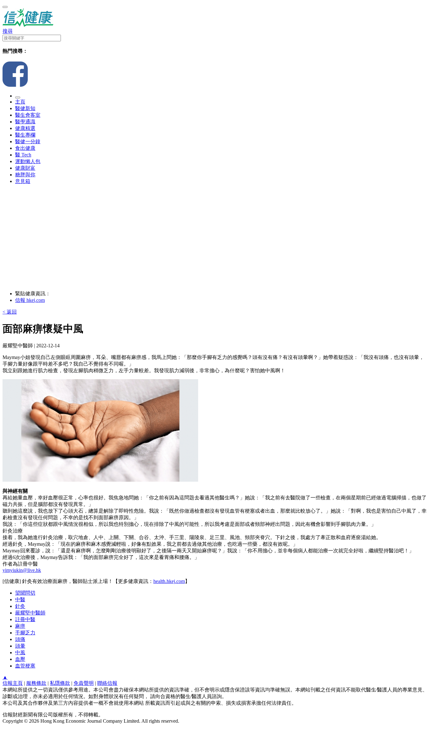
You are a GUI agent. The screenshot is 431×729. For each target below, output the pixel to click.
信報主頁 (13, 683)
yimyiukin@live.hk (22, 570)
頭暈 (20, 646)
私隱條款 (60, 683)
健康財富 (25, 168)
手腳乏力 (25, 632)
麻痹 (20, 626)
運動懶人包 (27, 161)
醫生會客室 (27, 115)
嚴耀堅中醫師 (30, 612)
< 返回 (10, 312)
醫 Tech (23, 154)
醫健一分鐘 (27, 141)
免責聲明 (84, 683)
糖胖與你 (25, 174)
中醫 (20, 599)
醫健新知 (25, 108)
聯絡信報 (107, 683)
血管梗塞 (25, 665)
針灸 (20, 606)
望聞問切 (25, 593)
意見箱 (22, 181)
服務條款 (36, 683)
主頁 (20, 101)
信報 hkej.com (30, 300)
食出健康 (25, 148)
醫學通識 (25, 121)
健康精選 (25, 128)
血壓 (20, 659)
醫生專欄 (25, 135)
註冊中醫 (25, 619)
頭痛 (20, 639)
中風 (20, 652)
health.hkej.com (169, 581)
